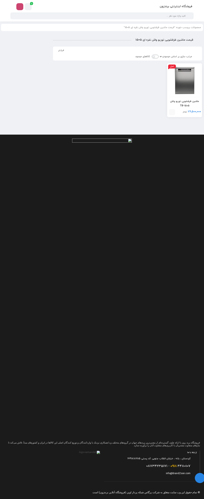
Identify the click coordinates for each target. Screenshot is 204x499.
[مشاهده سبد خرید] (28, 7)
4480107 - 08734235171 (168, 466)
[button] (172, 112)
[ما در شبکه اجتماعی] (19, 6)
